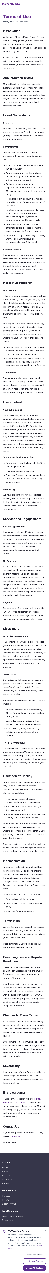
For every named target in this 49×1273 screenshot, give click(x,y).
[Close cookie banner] (45, 1230)
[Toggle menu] (44, 3)
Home (5, 1167)
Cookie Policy (20, 1102)
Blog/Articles (8, 1220)
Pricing (5, 1183)
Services (6, 1175)
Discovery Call (9, 1204)
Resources (7, 1179)
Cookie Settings (36, 1261)
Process (6, 1196)
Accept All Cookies (34, 1268)
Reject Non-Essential (35, 1254)
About (5, 1171)
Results (5, 1200)
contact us (15, 1136)
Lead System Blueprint (12, 1216)
